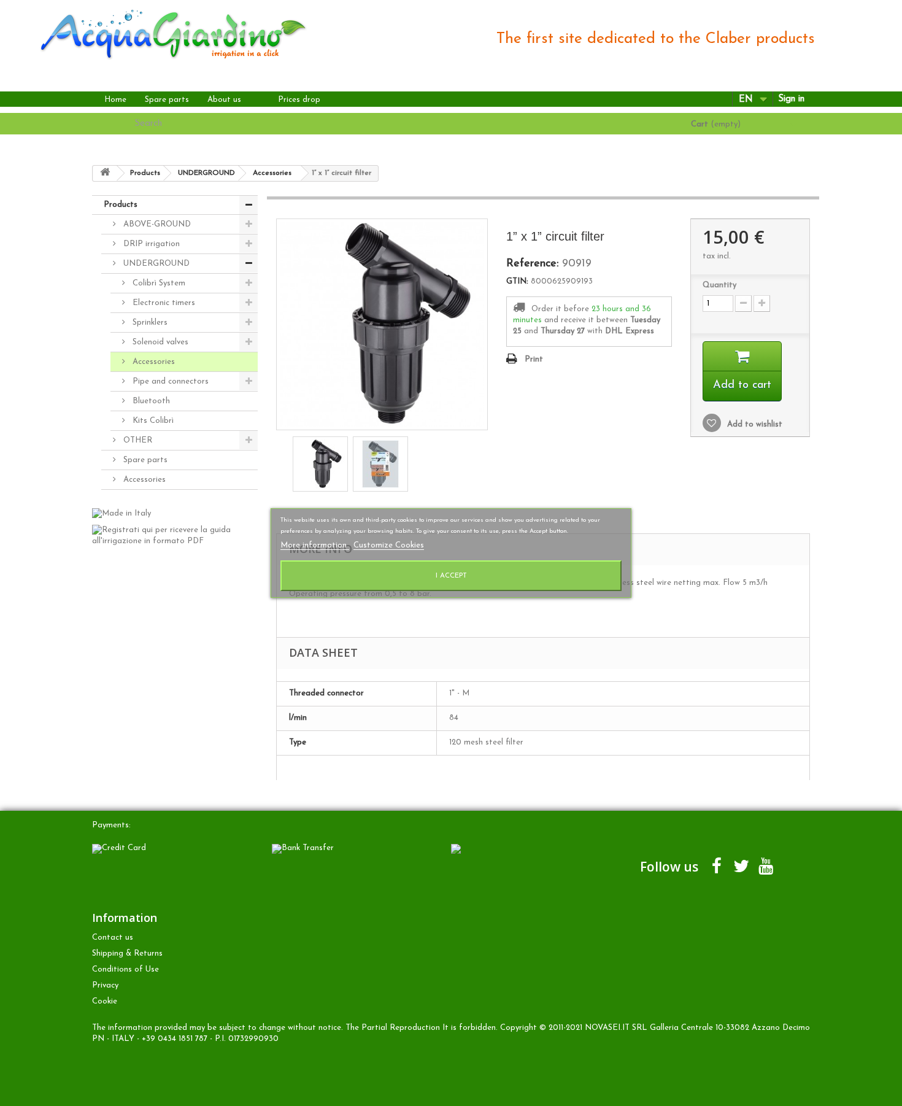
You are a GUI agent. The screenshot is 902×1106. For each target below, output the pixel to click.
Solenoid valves (159, 342)
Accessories (152, 362)
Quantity (719, 285)
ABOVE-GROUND (156, 224)
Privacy (105, 985)
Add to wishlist (753, 424)
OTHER (136, 440)
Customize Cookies (388, 545)
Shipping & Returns (127, 953)
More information (314, 545)
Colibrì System (157, 283)
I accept (451, 575)
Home (115, 100)
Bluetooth (150, 401)
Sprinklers (149, 323)
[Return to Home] (105, 173)
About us (224, 100)
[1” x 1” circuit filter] (320, 464)
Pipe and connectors (169, 381)
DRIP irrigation (150, 244)
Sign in (791, 99)
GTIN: (517, 281)
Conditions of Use (125, 969)
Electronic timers (162, 303)
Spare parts (167, 100)
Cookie (104, 1001)
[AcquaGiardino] (162, 33)
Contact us (112, 938)
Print (534, 359)
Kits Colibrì (152, 421)
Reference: (532, 263)
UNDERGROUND (155, 264)
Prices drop (299, 100)
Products (120, 205)
